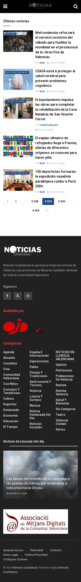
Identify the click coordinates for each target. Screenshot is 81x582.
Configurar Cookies (15, 559)
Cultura (11, 34)
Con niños (10, 384)
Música (35, 405)
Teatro (60, 414)
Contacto (56, 550)
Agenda (8, 352)
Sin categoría (65, 409)
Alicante (9, 357)
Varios (60, 429)
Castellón (10, 363)
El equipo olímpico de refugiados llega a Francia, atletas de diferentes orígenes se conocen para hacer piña (56, 148)
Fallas (34, 367)
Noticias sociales (17, 72)
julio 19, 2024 (57, 63)
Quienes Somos (13, 550)
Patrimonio (64, 370)
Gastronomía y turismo (40, 383)
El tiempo (10, 427)
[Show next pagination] (46, 210)
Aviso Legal (10, 554)
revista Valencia (62, 392)
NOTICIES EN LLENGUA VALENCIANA (65, 355)
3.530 (61, 201)
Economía (10, 415)
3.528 (34, 201)
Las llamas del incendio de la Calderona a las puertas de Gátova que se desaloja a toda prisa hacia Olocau (38, 483)
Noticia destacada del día (40, 414)
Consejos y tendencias (11, 391)
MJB (42, 63)
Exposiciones (39, 361)
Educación (10, 421)
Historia (35, 390)
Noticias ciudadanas (25, 567)
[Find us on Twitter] (18, 296)
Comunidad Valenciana (11, 376)
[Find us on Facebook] (7, 296)
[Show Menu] (5, 6)
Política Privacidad (36, 554)
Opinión (61, 364)
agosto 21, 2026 (17, 493)
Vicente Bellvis (49, 125)
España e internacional (39, 353)
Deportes (10, 404)
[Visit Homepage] (40, 6)
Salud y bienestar (63, 401)
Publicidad (36, 550)
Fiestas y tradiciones (38, 374)
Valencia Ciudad (16, 101)
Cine (6, 369)
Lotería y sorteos (36, 398)
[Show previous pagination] (7, 201)
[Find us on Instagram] (28, 296)
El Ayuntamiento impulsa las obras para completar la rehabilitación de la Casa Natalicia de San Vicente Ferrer (56, 109)
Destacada (11, 410)
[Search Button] (75, 6)
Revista (61, 385)
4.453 (35, 210)
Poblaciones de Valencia (65, 377)
